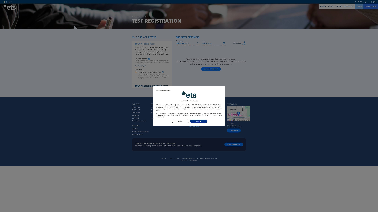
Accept (198, 121)
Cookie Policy (170, 115)
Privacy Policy (159, 115)
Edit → (180, 121)
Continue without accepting (163, 90)
